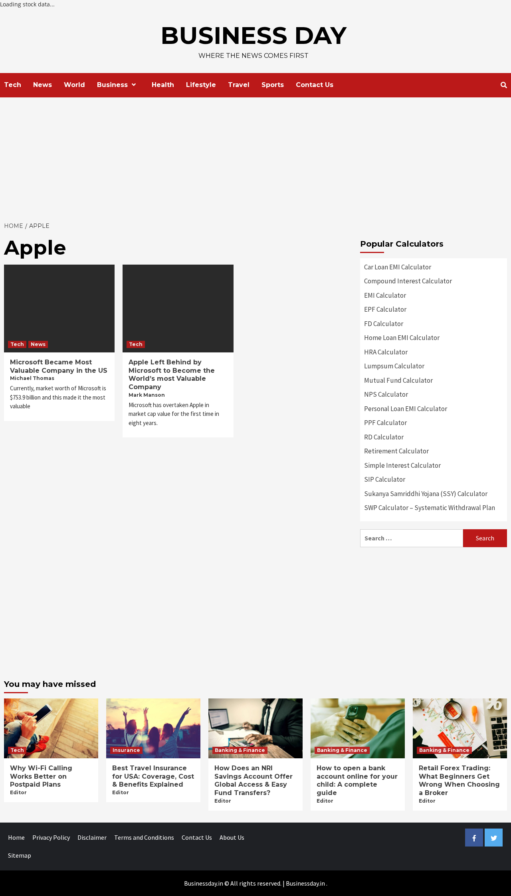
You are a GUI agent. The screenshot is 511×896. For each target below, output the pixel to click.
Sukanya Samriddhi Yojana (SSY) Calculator (425, 493)
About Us (232, 837)
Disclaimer (92, 837)
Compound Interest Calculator (408, 281)
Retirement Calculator (396, 451)
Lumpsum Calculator (394, 366)
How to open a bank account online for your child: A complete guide (357, 780)
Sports (272, 85)
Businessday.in (305, 883)
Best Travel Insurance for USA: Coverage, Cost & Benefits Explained (153, 776)
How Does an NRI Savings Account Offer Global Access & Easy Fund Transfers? (253, 780)
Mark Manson (147, 395)
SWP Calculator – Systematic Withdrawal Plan (429, 507)
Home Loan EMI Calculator (402, 337)
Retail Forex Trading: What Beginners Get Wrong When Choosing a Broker (459, 780)
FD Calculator (383, 323)
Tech (12, 85)
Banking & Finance (240, 750)
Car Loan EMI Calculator (397, 267)
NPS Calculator (386, 394)
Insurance (126, 750)
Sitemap (19, 855)
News (42, 85)
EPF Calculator (385, 309)
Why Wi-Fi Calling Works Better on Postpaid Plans (41, 776)
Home (16, 837)
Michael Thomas (32, 378)
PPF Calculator (385, 422)
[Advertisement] (255, 157)
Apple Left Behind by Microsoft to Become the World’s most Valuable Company (172, 374)
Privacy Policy (51, 837)
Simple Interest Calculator (402, 465)
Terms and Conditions (144, 837)
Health (163, 85)
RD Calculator (384, 437)
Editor (18, 792)
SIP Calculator (384, 479)
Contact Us (314, 85)
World (74, 85)
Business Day (253, 35)
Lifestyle (201, 85)
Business (112, 85)
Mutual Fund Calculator (398, 380)
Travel (239, 85)
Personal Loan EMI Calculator (405, 408)
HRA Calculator (386, 352)
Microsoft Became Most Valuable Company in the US (58, 366)
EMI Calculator (385, 295)
